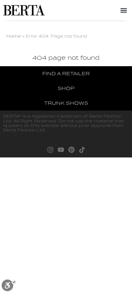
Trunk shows (66, 103)
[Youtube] (60, 149)
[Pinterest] (71, 149)
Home (13, 36)
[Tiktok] (82, 149)
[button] (123, 10)
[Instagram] (50, 149)
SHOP (66, 88)
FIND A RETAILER (66, 73)
